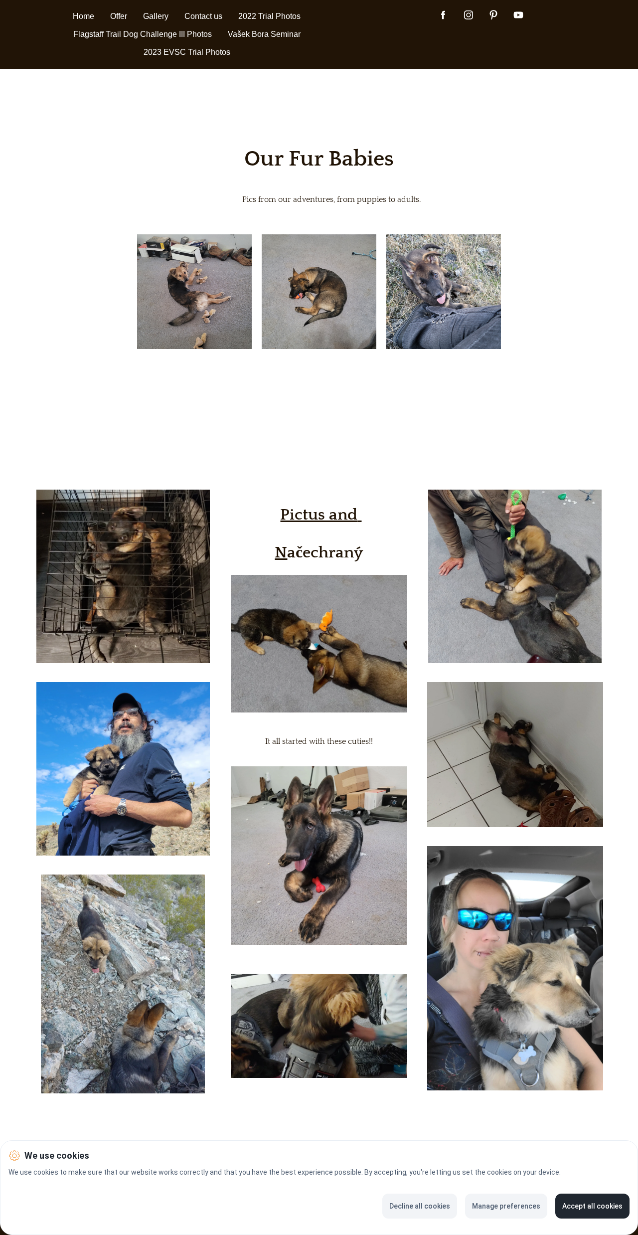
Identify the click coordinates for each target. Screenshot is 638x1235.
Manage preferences (506, 1206)
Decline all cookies (419, 1206)
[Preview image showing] (194, 291)
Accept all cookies (592, 1206)
